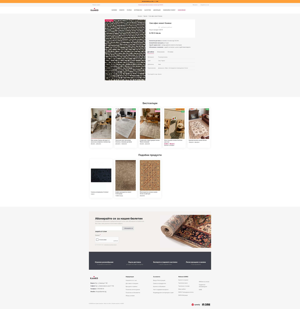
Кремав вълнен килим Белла (198, 140)
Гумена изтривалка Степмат (99, 192)
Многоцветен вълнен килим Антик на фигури (148, 192)
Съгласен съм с (106, 244)
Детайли (150, 52)
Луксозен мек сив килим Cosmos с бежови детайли (123, 141)
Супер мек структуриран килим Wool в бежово (150, 141)
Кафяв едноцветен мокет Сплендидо (123, 192)
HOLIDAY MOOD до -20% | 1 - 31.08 (150, 1)
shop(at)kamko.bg (101, 291)
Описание (161, 52)
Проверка (97, 235)
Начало (140, 16)
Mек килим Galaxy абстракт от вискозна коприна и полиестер (100, 141)
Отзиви (170, 52)
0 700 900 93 (100, 289)
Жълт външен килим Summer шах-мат (173, 141)
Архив (145, 16)
